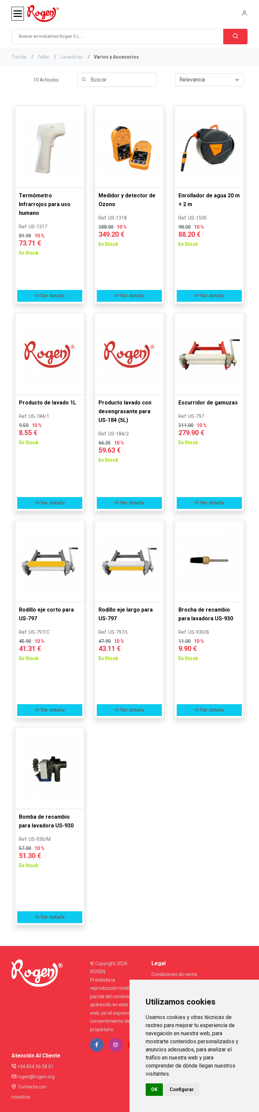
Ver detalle (52, 295)
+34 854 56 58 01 (35, 1066)
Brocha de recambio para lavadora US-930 (205, 614)
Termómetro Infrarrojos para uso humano (44, 204)
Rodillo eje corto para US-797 (46, 614)
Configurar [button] (182, 1089)
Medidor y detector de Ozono (126, 199)
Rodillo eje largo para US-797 (125, 614)
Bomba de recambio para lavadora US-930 (46, 821)
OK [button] (154, 1089)
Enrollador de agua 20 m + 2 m (209, 199)
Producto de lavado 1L (47, 402)
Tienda (18, 57)
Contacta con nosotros (29, 1092)
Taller (43, 57)
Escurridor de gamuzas (208, 402)
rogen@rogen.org (35, 1076)
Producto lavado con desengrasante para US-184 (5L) (124, 411)
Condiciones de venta (174, 974)
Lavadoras (71, 57)
